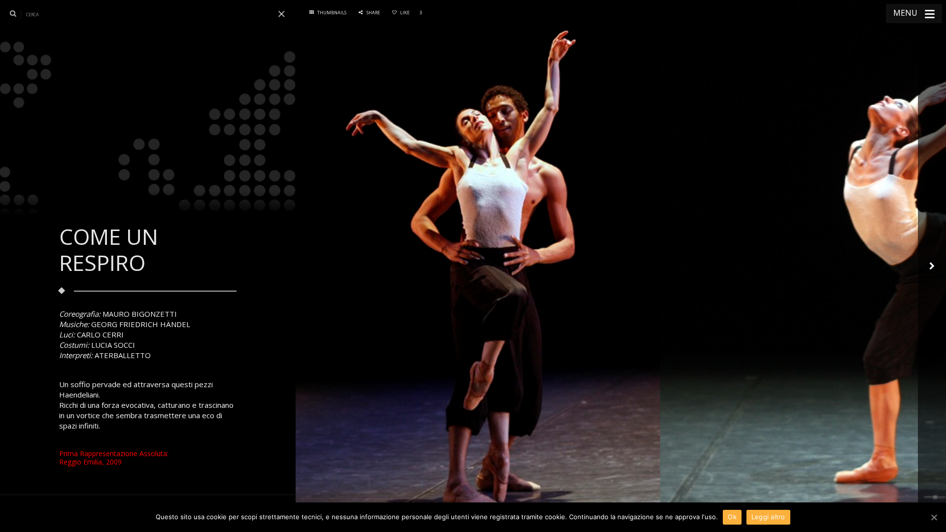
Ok (732, 517)
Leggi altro (768, 517)
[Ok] (934, 517)
